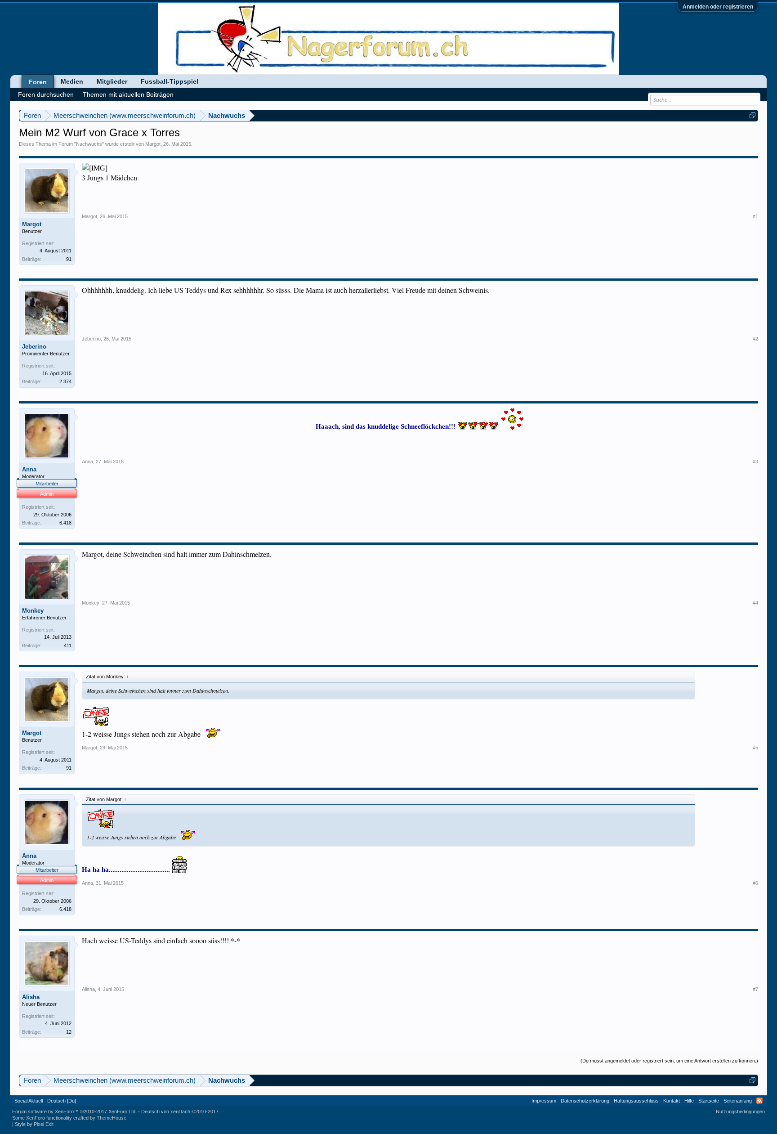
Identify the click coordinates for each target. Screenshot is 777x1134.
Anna (29, 469)
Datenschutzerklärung (585, 1100)
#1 (755, 216)
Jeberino (34, 346)
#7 (755, 989)
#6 (755, 883)
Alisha (31, 997)
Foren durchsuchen (46, 94)
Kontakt (671, 1100)
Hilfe (689, 1100)
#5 (755, 747)
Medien (72, 81)
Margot (153, 144)
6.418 (65, 522)
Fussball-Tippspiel (169, 81)
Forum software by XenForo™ (74, 1111)
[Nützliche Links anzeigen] (752, 115)
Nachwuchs (89, 144)
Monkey (33, 610)
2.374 (65, 381)
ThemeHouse (111, 1118)
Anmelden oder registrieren (718, 7)
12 (68, 1032)
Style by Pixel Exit (34, 1124)
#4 (755, 602)
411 (67, 645)
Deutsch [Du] (61, 1100)
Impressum (543, 1100)
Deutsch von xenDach (180, 1111)
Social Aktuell (28, 1100)
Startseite (708, 1100)
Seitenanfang (737, 1100)
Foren (38, 81)
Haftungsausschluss (636, 1100)
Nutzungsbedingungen (740, 1111)
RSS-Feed (759, 1101)
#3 (755, 461)
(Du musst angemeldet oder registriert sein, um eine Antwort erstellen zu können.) (669, 1060)
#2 (755, 338)
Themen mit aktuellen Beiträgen (128, 94)
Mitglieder (112, 81)
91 (68, 259)
